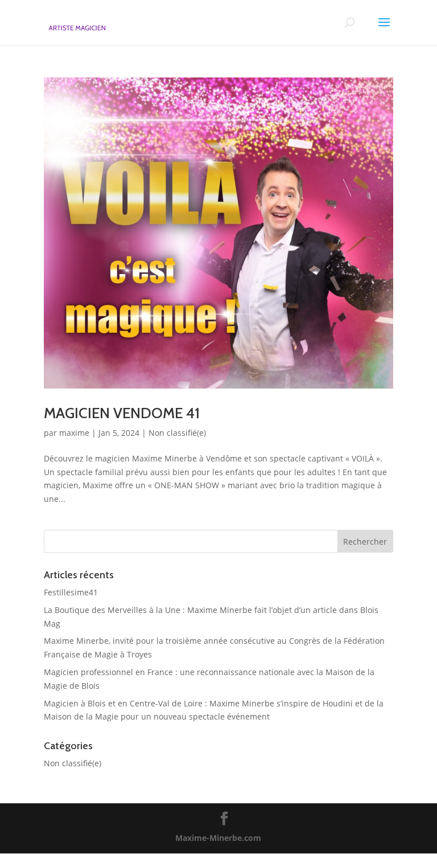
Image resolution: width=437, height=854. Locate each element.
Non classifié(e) (177, 432)
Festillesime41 (71, 592)
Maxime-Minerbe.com (218, 837)
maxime (74, 432)
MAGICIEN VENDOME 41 (122, 413)
